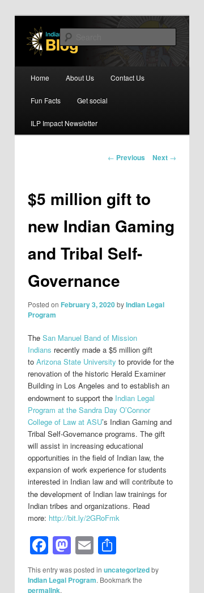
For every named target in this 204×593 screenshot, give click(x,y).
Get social (92, 100)
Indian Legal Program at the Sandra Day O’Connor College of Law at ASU (91, 409)
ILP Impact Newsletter (64, 123)
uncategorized (127, 570)
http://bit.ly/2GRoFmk (84, 517)
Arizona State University (76, 361)
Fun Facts (46, 100)
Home (40, 77)
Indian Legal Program (62, 580)
